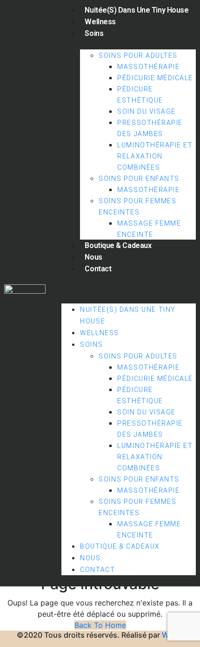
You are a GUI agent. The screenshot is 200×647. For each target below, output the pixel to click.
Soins (94, 33)
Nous (93, 257)
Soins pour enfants (139, 178)
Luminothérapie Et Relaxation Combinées (155, 156)
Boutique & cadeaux (118, 245)
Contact (98, 268)
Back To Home (100, 625)
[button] (128, 287)
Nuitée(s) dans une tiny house (136, 10)
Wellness (100, 21)
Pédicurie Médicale (155, 78)
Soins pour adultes (138, 55)
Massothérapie (148, 66)
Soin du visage (146, 111)
